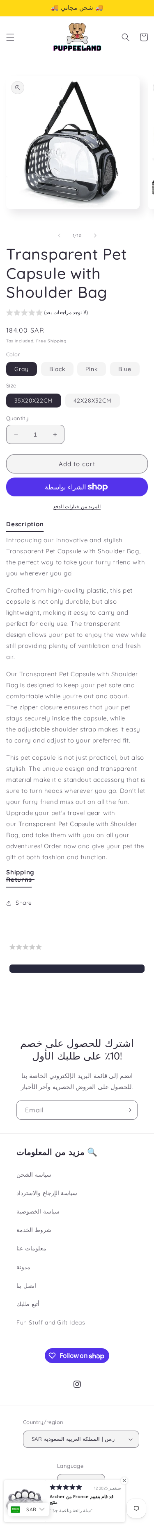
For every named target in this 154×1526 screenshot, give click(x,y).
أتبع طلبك (27, 1304)
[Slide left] (59, 235)
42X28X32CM (93, 400)
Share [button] (24, 902)
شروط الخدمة (33, 1230)
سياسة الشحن (33, 1174)
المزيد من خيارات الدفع (77, 506)
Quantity (17, 418)
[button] (10, 37)
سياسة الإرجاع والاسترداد (46, 1193)
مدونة (23, 1267)
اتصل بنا (26, 1285)
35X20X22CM (33, 400)
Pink (91, 369)
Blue (124, 369)
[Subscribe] (128, 1110)
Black (57, 369)
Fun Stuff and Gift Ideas (50, 1322)
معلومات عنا (31, 1248)
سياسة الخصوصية (38, 1211)
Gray (21, 369)
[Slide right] (95, 235)
